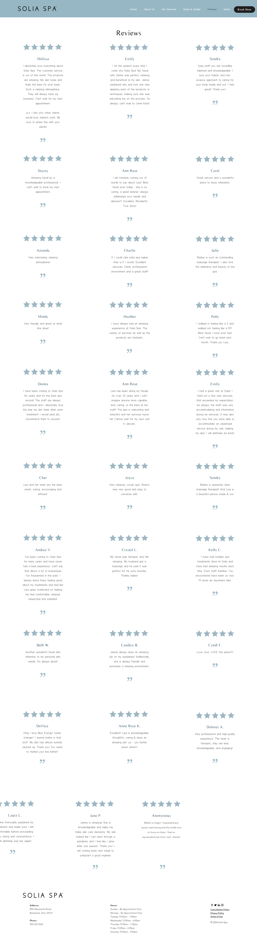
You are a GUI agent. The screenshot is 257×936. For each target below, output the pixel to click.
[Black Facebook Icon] (212, 905)
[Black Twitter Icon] (215, 905)
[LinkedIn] (218, 905)
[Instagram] (222, 905)
